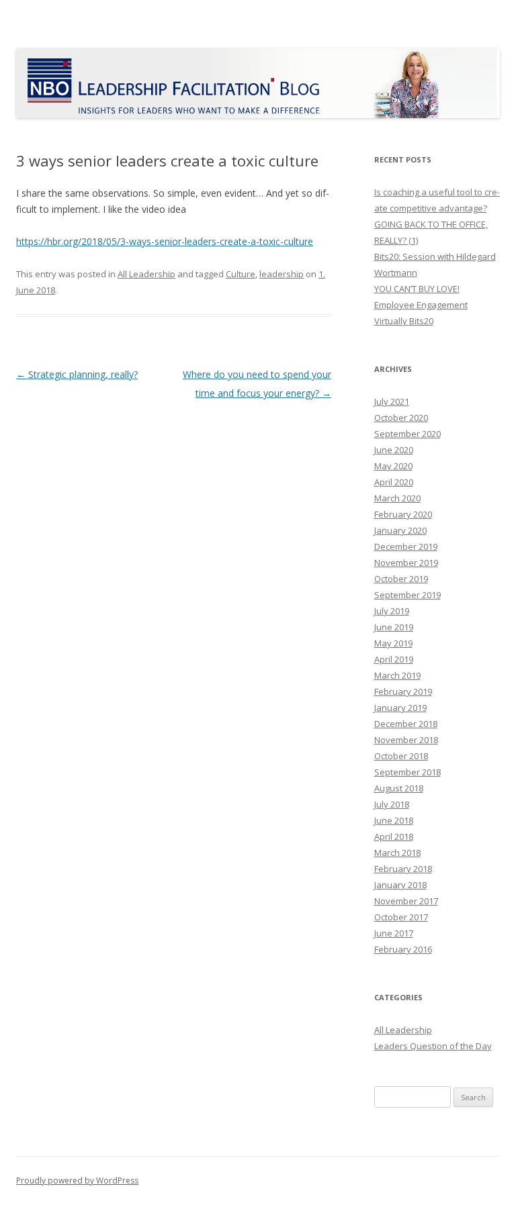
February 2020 (403, 514)
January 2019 (400, 708)
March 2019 (397, 675)
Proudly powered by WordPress (77, 1180)
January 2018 (400, 885)
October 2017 (401, 917)
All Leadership (146, 274)
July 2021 (391, 401)
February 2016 (403, 949)
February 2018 (403, 869)
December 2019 (405, 546)
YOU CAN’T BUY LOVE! (417, 289)
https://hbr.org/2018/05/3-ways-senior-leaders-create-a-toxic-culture (164, 241)
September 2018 (407, 772)
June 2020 (393, 450)
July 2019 (391, 611)
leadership (281, 274)
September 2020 (407, 434)
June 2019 (393, 627)
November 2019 (406, 563)
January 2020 (400, 530)
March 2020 (397, 498)
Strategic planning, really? (77, 374)
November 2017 (406, 901)
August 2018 (398, 788)
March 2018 (397, 853)
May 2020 (393, 466)
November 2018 (406, 740)
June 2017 (393, 933)
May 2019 (393, 643)
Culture (240, 274)
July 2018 (391, 804)
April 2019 (393, 659)
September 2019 (407, 595)
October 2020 (401, 418)
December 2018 (405, 724)
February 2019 (403, 691)
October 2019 (401, 579)
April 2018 (393, 836)
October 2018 (401, 756)
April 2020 (393, 482)
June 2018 (393, 820)
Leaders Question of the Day (433, 1046)
